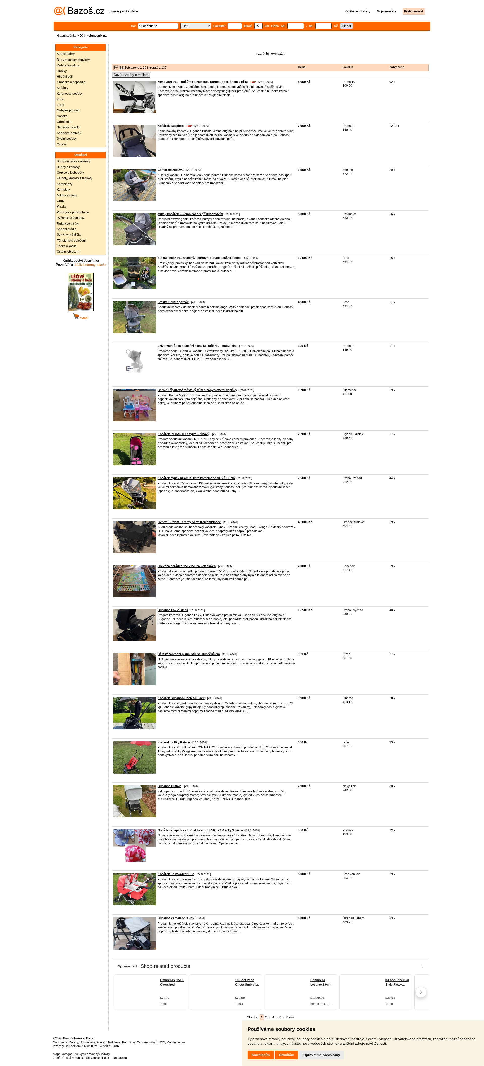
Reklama (114, 1042)
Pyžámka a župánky (70, 218)
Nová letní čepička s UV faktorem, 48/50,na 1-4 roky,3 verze (200, 830)
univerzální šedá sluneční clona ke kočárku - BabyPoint (197, 346)
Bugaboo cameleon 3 (173, 918)
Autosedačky (66, 54)
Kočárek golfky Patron (174, 742)
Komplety (63, 189)
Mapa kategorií (63, 1054)
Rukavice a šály (68, 223)
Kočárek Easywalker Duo (176, 874)
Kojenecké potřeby (70, 93)
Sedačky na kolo (68, 127)
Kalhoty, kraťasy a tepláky (74, 178)
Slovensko (93, 1058)
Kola (60, 99)
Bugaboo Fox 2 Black (173, 610)
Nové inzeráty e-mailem (131, 75)
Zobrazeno (396, 67)
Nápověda (60, 1042)
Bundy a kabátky (68, 167)
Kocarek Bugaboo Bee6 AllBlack (181, 698)
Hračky (62, 71)
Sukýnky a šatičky (69, 234)
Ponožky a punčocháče (73, 212)
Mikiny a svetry (67, 195)
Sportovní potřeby (69, 133)
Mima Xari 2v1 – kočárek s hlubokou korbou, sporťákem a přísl (203, 82)
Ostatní (62, 144)
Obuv (60, 201)
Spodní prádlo (66, 229)
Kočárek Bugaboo (171, 126)
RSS (162, 1042)
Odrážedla (64, 122)
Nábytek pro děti (68, 110)
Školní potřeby (67, 138)
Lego (60, 105)
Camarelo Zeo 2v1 (171, 170)
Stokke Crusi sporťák (173, 302)
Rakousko (120, 1058)
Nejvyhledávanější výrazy (92, 1054)
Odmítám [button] (286, 1055)
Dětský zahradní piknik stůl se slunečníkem (189, 654)
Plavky (61, 206)
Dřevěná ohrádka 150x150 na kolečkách (187, 566)
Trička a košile (67, 246)
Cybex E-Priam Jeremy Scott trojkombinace (189, 522)
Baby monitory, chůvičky (73, 60)
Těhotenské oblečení (71, 240)
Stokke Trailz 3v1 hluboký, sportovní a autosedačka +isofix (199, 258)
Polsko (106, 1058)
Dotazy (73, 1042)
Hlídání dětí (65, 76)
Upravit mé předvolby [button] (321, 1055)
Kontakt (101, 1042)
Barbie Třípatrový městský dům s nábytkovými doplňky (197, 390)
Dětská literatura (68, 65)
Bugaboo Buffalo (170, 786)
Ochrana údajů (147, 1042)
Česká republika (73, 1058)
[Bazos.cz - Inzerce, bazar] (79, 14)
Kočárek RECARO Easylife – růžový (183, 434)
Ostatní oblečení (68, 251)
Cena (302, 67)
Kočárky (62, 88)
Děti (82, 35)
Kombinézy (64, 184)
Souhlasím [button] (261, 1055)
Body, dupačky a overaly (73, 161)
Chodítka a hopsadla (71, 82)
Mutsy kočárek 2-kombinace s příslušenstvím (190, 214)
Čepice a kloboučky (70, 172)
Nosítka (62, 116)
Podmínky (128, 1042)
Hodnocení (87, 1042)
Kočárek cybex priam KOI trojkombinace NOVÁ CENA (196, 478)
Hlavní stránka (66, 35)
